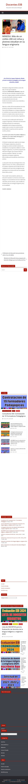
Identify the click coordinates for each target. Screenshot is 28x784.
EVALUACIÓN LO (5, 624)
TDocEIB (11, 47)
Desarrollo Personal (7, 410)
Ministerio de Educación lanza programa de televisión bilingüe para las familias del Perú (14, 259)
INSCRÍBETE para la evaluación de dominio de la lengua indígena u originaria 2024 (18, 442)
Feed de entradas (4, 586)
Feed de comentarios (5, 588)
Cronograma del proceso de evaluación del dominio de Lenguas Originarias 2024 (17, 433)
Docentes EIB (14, 4)
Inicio (4, 33)
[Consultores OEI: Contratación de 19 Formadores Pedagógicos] (14, 402)
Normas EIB (15, 624)
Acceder (2, 584)
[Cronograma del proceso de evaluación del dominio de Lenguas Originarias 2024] (5, 434)
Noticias (8, 33)
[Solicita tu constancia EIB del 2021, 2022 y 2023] (5, 450)
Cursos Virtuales (4, 750)
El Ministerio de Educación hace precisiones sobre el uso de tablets (13, 254)
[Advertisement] (14, 63)
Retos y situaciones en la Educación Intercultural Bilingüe (13, 544)
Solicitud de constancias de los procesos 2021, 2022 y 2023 (13, 537)
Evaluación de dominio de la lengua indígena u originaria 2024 (14, 541)
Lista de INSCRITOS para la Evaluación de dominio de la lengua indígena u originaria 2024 (18, 425)
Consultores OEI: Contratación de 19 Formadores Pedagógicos (14, 415)
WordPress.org (4, 590)
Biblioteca (3, 747)
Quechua (3, 742)
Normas (3, 753)
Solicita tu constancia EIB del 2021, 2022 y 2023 (18, 449)
